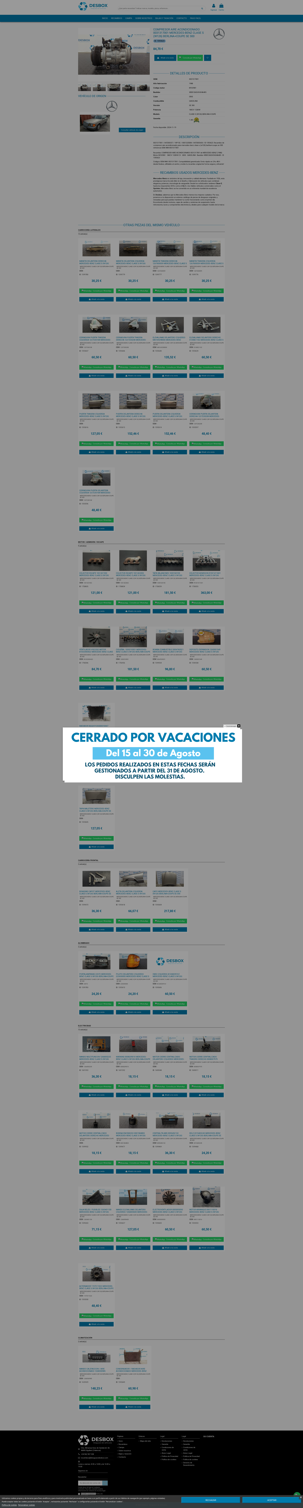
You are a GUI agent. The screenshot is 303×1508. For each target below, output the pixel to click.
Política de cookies (9, 1505)
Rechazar (210, 1500)
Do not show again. (231, 726)
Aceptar (271, 1500)
